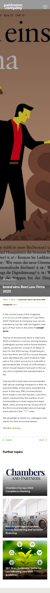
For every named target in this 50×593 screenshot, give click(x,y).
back (9, 440)
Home (5, 300)
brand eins (8, 318)
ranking (16, 428)
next (41, 440)
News (13, 300)
